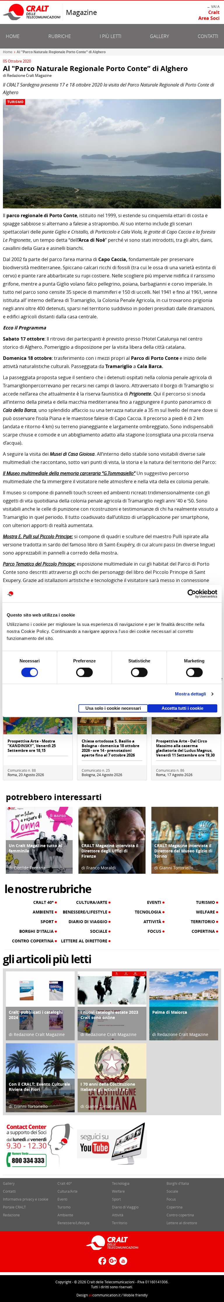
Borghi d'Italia (37, 931)
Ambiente (44, 912)
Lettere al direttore (84, 941)
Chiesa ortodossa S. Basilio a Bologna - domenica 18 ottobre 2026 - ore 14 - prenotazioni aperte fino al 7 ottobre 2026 (110, 748)
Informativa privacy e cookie (25, 1199)
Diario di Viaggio (88, 921)
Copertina (204, 931)
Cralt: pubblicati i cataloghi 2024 (36, 1014)
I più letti (110, 36)
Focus (155, 931)
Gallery (159, 36)
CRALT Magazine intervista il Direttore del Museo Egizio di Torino (183, 851)
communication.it (104, 1295)
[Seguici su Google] (112, 1263)
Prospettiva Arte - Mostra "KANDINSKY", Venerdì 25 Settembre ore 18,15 (32, 745)
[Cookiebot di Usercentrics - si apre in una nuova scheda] (191, 593)
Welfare (206, 912)
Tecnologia (148, 912)
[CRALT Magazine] (32, 12)
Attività (153, 921)
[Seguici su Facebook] (101, 1263)
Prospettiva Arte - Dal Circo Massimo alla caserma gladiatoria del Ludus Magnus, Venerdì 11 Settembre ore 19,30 (185, 748)
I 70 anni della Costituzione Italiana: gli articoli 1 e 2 (107, 1086)
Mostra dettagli (190, 693)
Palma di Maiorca (169, 1012)
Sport (48, 921)
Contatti (208, 36)
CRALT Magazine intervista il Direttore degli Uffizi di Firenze (109, 851)
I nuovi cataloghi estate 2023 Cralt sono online (109, 1014)
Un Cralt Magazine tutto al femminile (35, 848)
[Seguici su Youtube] (122, 1263)
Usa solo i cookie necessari (113, 708)
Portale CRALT (14, 1207)
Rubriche (59, 36)
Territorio (203, 921)
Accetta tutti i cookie (182, 708)
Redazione (11, 1215)
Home (13, 36)
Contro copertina (33, 941)
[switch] (84, 672)
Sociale (99, 931)
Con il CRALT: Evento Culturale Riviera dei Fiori (39, 1086)
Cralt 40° (44, 902)
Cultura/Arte (92, 902)
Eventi (154, 902)
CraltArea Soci (209, 15)
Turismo (15, 102)
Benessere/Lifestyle (85, 912)
